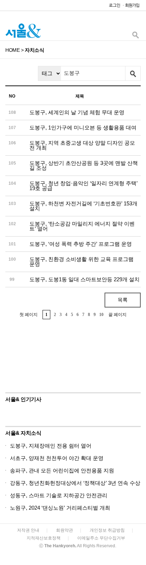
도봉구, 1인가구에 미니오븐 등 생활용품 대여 (82, 127)
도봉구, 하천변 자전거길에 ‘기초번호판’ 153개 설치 (83, 205)
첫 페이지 (28, 314)
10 (101, 314)
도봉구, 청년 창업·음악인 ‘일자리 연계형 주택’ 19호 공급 (83, 185)
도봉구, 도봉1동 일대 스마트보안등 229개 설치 (84, 279)
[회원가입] (132, 7)
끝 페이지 (117, 314)
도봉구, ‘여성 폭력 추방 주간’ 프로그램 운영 (80, 244)
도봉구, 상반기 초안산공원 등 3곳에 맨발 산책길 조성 (83, 165)
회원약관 (64, 530)
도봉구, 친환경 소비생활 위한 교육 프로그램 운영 (81, 261)
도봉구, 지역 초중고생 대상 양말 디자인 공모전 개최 (82, 145)
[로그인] (113, 7)
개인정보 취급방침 (107, 530)
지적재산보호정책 (44, 538)
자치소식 (34, 50)
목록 (123, 300)
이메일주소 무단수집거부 (101, 538)
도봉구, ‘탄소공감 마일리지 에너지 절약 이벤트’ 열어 (82, 226)
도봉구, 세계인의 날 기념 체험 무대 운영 (76, 112)
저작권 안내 (28, 530)
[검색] (135, 37)
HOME (12, 50)
